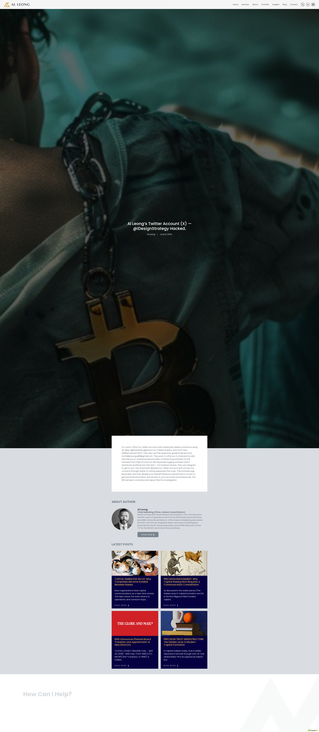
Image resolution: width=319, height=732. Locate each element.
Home (235, 4)
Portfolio (265, 4)
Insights (275, 4)
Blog (285, 4)
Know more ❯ (148, 534)
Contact (294, 4)
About (255, 4)
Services (245, 4)
